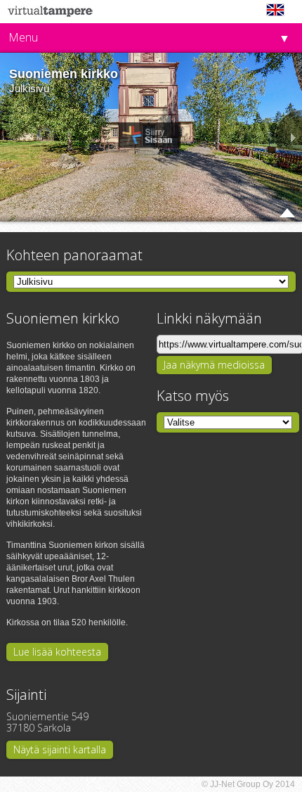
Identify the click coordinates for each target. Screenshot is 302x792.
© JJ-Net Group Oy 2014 (248, 784)
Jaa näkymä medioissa (214, 364)
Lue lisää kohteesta (57, 651)
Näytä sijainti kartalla (59, 749)
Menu (23, 37)
